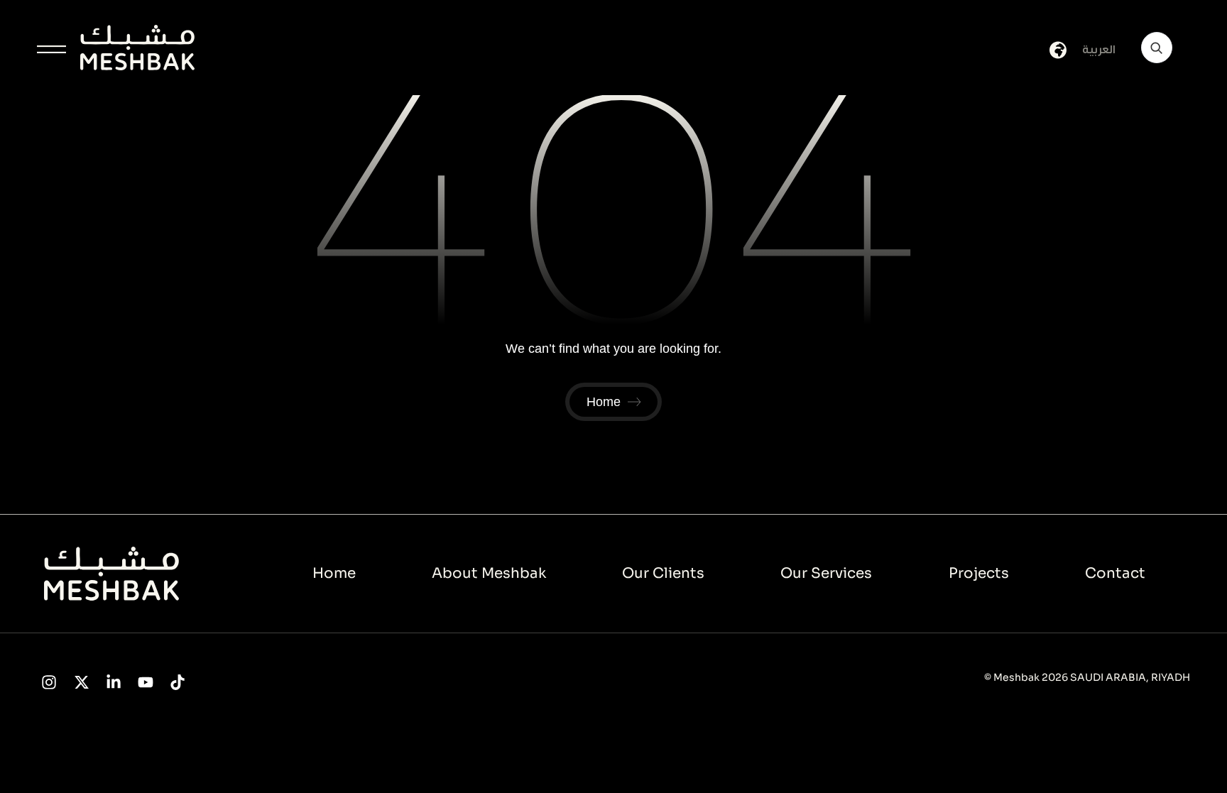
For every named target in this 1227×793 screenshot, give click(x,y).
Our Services (826, 573)
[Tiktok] (177, 682)
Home (334, 573)
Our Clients (663, 573)
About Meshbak (489, 573)
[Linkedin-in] (113, 682)
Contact (1115, 573)
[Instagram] (49, 682)
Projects (979, 573)
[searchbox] (1157, 47)
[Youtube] (145, 682)
